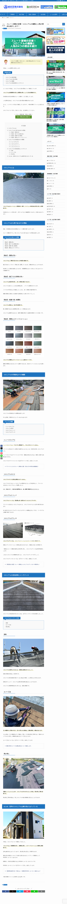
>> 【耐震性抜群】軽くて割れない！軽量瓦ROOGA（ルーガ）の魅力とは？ (23, 871)
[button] (5, 891)
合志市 (50, 198)
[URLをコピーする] (41, 891)
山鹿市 (50, 200)
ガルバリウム (51, 177)
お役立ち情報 (52, 145)
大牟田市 (51, 229)
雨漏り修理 (51, 168)
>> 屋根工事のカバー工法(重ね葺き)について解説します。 (18, 745)
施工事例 (50, 151)
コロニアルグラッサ (15, 146)
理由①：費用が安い (15, 132)
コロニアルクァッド (15, 144)
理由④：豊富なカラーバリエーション (19, 137)
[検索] (64, 0)
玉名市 (50, 209)
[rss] (62, 0)
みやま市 (50, 223)
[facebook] (57, 0)
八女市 (50, 226)
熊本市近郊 (51, 206)
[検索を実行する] (63, 24)
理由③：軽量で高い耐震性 (16, 135)
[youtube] (61, 0)
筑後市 (50, 237)
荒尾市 (50, 211)
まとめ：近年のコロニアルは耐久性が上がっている (21, 156)
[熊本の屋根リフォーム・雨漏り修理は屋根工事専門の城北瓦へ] (13, 7)
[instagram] (59, 0)
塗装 (12, 150)
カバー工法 (13, 152)
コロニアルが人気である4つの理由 (17, 130)
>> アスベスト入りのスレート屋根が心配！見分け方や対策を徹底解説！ (22, 466)
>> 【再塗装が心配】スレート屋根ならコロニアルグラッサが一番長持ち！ (22, 564)
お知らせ (51, 148)
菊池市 (50, 214)
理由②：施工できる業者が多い (17, 133)
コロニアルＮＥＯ (15, 143)
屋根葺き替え (52, 163)
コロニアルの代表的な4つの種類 (16, 139)
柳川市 (50, 234)
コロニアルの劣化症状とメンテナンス (18, 148)
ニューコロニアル (15, 141)
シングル (51, 180)
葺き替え (13, 154)
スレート (5, 28)
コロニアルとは (12, 128)
